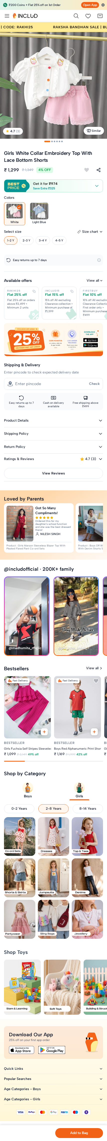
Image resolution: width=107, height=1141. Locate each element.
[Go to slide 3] (54, 141)
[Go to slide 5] (59, 141)
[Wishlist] (88, 16)
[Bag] (100, 16)
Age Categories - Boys (22, 1089)
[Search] (76, 16)
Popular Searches (17, 1079)
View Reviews (53, 473)
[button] (53, 185)
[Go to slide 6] (62, 141)
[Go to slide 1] (47, 141)
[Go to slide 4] (57, 141)
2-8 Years (53, 808)
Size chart (90, 232)
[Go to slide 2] (52, 141)
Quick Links (13, 1069)
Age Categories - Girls (22, 1099)
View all (93, 280)
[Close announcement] (103, 5)
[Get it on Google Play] (51, 1050)
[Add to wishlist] (86, 170)
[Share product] (98, 170)
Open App (90, 5)
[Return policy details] (99, 260)
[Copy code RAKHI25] (34, 291)
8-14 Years (87, 808)
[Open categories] (7, 16)
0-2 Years (19, 808)
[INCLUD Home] (25, 15)
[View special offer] (53, 339)
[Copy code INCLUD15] (71, 291)
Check (94, 384)
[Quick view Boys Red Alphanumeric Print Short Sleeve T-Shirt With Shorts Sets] (94, 731)
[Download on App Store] (21, 1050)
